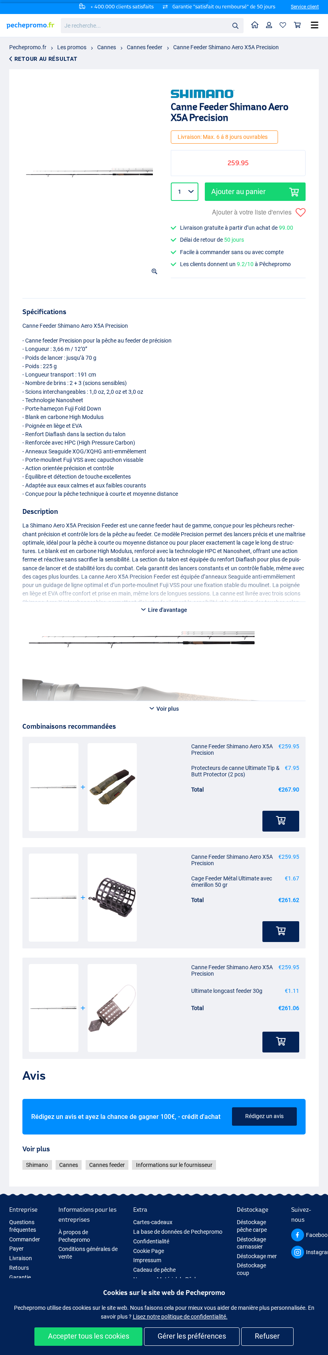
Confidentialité (151, 1241)
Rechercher (235, 25)
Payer (16, 1248)
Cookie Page (148, 1251)
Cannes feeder (144, 47)
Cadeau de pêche (154, 1270)
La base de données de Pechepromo (177, 1232)
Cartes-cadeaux (152, 1222)
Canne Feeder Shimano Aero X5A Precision (226, 47)
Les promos (71, 47)
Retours (19, 1268)
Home (255, 25)
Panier (297, 25)
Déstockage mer (257, 1256)
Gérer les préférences (192, 1336)
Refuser (267, 1336)
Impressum (147, 1260)
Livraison (20, 1258)
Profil (269, 25)
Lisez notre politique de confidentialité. (180, 1316)
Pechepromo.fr (27, 47)
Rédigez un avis (264, 1116)
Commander (24, 1239)
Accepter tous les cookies (88, 1336)
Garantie (20, 1277)
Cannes (106, 47)
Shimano (37, 1165)
